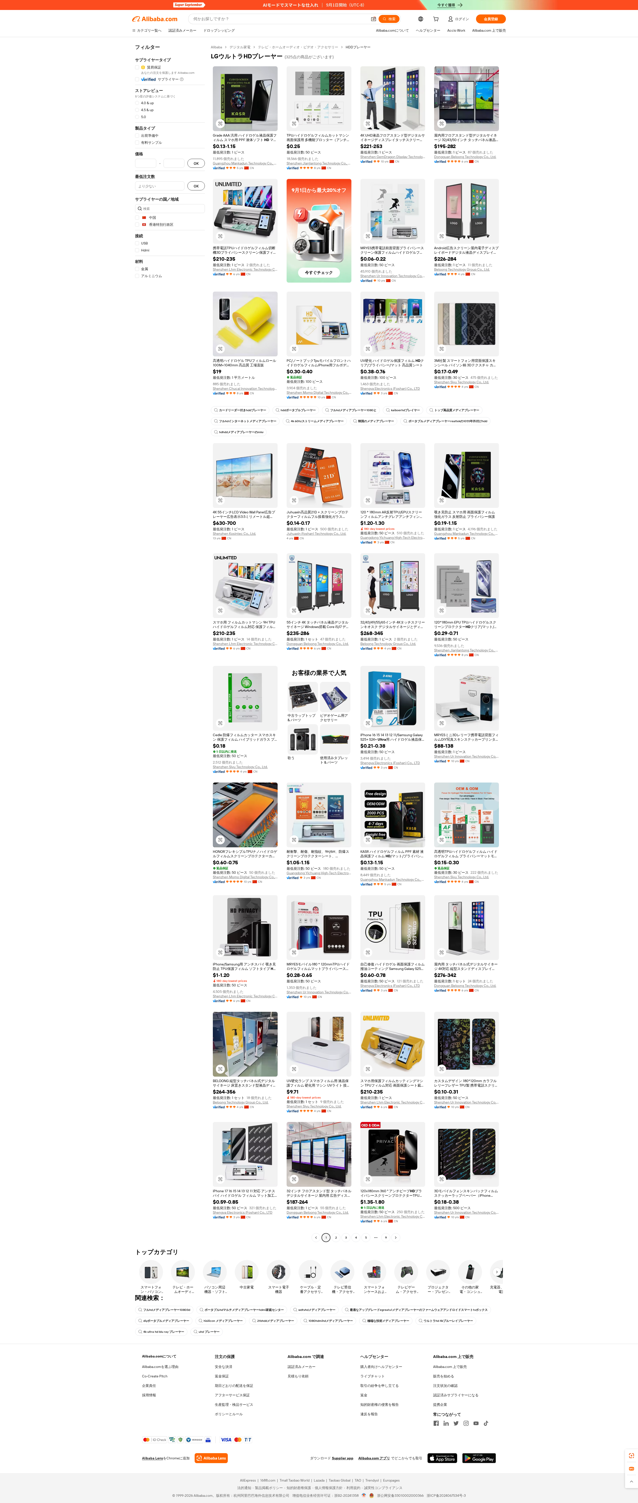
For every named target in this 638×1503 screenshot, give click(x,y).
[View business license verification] (364, 1495)
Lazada (319, 1480)
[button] (374, 19)
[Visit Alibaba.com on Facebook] (436, 1423)
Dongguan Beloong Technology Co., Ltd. (465, 157)
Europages (391, 1480)
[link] (631, 1455)
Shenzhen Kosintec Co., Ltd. (234, 534)
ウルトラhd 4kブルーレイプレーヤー (448, 1321)
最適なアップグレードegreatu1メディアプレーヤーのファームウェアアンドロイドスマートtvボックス (419, 1310)
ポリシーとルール (229, 1414)
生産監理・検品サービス (234, 1405)
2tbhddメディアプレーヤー (275, 1321)
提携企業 (440, 1405)
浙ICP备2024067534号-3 (446, 1496)
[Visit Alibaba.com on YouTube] (476, 1423)
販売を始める (443, 1376)
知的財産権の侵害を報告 (379, 1405)
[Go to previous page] (316, 1237)
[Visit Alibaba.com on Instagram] (466, 1423)
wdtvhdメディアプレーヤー (316, 1310)
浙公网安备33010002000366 (400, 1496)
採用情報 (149, 1395)
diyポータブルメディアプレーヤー (166, 1321)
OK (196, 163)
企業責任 (149, 1386)
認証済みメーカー (302, 1367)
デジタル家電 (240, 47)
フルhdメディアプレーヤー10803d (166, 1310)
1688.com (267, 1480)
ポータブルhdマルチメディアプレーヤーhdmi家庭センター (244, 1310)
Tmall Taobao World (295, 1480)
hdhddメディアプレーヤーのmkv (241, 432)
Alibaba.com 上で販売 (450, 1367)
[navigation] (170, 643)
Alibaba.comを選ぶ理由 (160, 1367)
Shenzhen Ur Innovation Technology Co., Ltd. (392, 276)
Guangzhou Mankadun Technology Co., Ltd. (245, 163)
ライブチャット (372, 1376)
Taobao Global (339, 1480)
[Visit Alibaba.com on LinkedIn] (446, 1423)
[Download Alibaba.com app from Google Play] (479, 1458)
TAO (358, 1480)
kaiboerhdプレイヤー (405, 410)
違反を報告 (369, 1414)
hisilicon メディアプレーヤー (223, 1321)
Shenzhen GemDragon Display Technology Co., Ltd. (392, 157)
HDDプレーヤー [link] (358, 47)
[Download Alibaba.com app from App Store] (442, 1458)
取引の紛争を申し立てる (379, 1386)
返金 (363, 1395)
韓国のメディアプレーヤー (376, 421)
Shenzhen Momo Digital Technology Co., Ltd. (319, 393)
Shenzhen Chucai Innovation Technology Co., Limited (245, 389)
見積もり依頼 (298, 1376)
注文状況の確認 (445, 1386)
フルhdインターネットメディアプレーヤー (247, 421)
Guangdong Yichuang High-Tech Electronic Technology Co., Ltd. (392, 538)
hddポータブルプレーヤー (298, 410)
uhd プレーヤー (209, 1332)
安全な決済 (223, 1367)
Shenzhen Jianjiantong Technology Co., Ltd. (319, 163)
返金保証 (222, 1376)
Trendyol (372, 1480)
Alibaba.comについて (159, 1356)
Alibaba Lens (152, 1458)
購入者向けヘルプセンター (381, 1367)
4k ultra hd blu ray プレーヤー (163, 1332)
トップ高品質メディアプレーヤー (456, 410)
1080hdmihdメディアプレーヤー (331, 1321)
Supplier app (342, 1458)
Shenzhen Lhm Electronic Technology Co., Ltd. (245, 269)
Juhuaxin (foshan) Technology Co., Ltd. (316, 534)
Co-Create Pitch (154, 1376)
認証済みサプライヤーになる (455, 1395)
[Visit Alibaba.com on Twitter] (456, 1423)
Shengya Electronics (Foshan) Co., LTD (390, 389)
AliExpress (248, 1480)
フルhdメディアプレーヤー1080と (353, 410)
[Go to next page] (395, 1237)
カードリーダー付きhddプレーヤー (242, 410)
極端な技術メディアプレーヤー (388, 1321)
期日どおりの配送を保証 (234, 1386)
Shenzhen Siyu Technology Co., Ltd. (461, 382)
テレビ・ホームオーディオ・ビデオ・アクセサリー (298, 47)
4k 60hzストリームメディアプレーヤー (317, 421)
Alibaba (216, 47)
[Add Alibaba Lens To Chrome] (211, 1458)
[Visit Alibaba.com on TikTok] (486, 1423)
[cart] (437, 20)
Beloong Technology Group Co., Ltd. (462, 269)
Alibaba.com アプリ (374, 1458)
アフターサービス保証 (232, 1395)
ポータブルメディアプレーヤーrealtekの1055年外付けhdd (447, 421)
